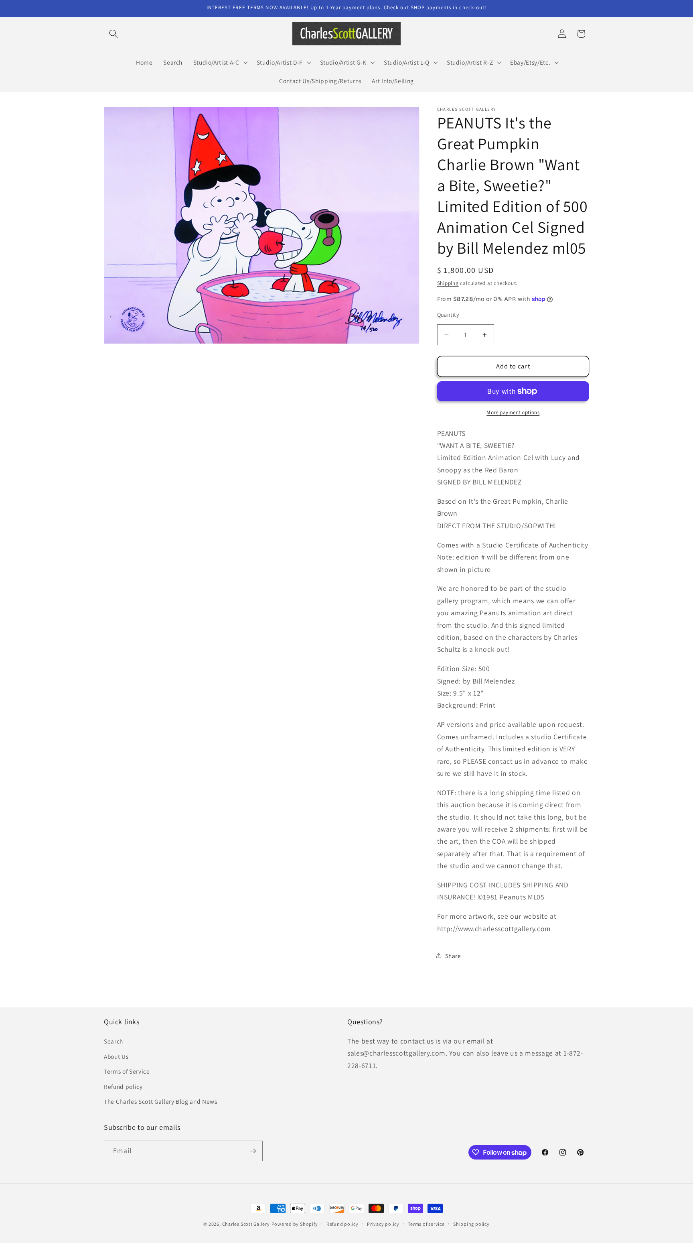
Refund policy (123, 1086)
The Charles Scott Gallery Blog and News (160, 1101)
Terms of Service (127, 1071)
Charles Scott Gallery (246, 1224)
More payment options (512, 412)
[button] (113, 33)
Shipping (448, 283)
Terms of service (426, 1224)
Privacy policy (383, 1224)
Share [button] (453, 956)
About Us (116, 1056)
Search (113, 1041)
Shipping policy (471, 1224)
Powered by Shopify (295, 1224)
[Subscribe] (252, 1151)
